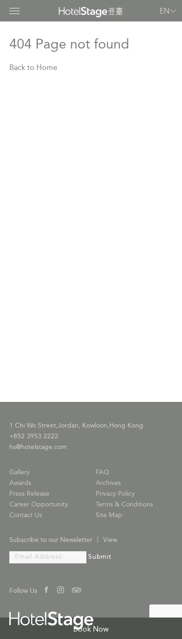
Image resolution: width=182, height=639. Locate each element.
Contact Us (25, 515)
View (110, 540)
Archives (108, 483)
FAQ (102, 472)
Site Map (109, 515)
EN (164, 11)
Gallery (19, 472)
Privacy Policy (115, 494)
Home (46, 68)
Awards (20, 483)
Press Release (29, 494)
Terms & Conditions (124, 504)
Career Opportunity (38, 504)
